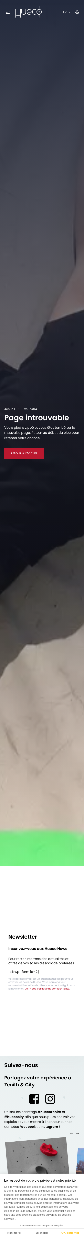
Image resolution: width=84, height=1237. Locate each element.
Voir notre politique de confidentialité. (47, 988)
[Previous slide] (72, 1133)
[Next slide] (77, 1133)
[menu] (8, 13)
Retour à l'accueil (24, 453)
